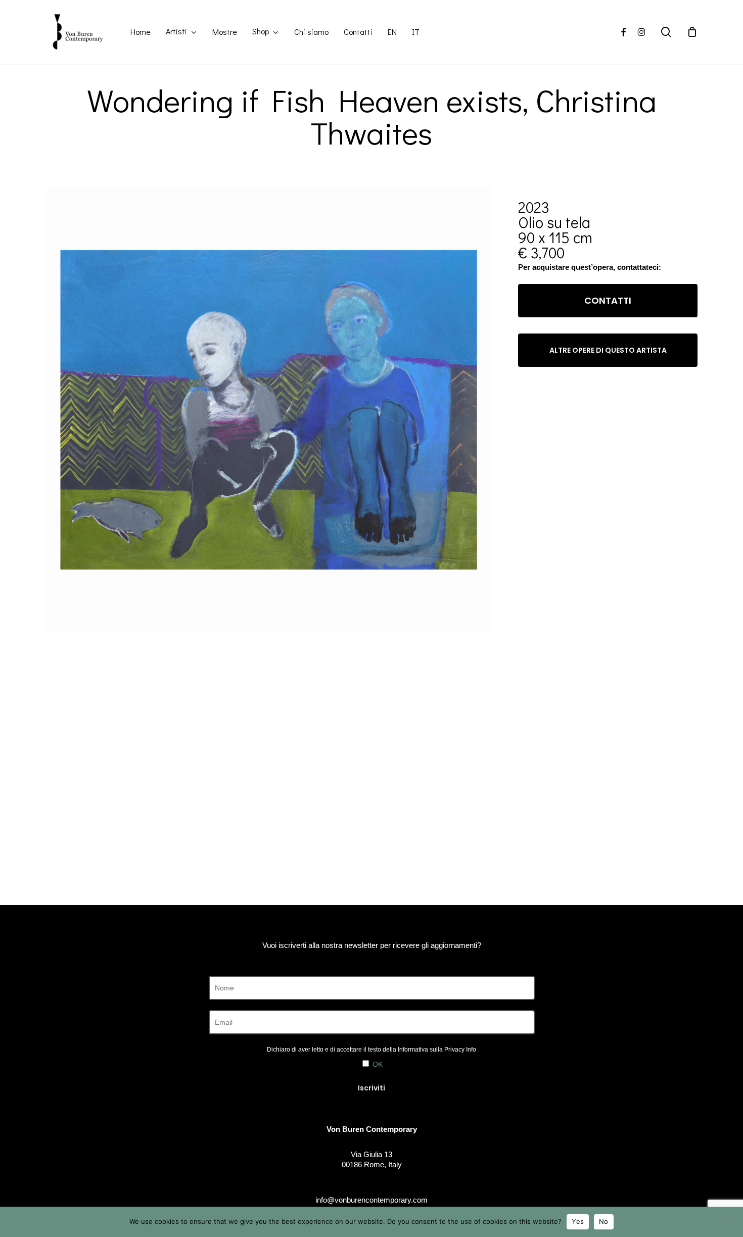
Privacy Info (460, 1049)
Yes (578, 1221)
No (604, 1221)
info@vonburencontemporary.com (371, 1200)
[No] (730, 1222)
